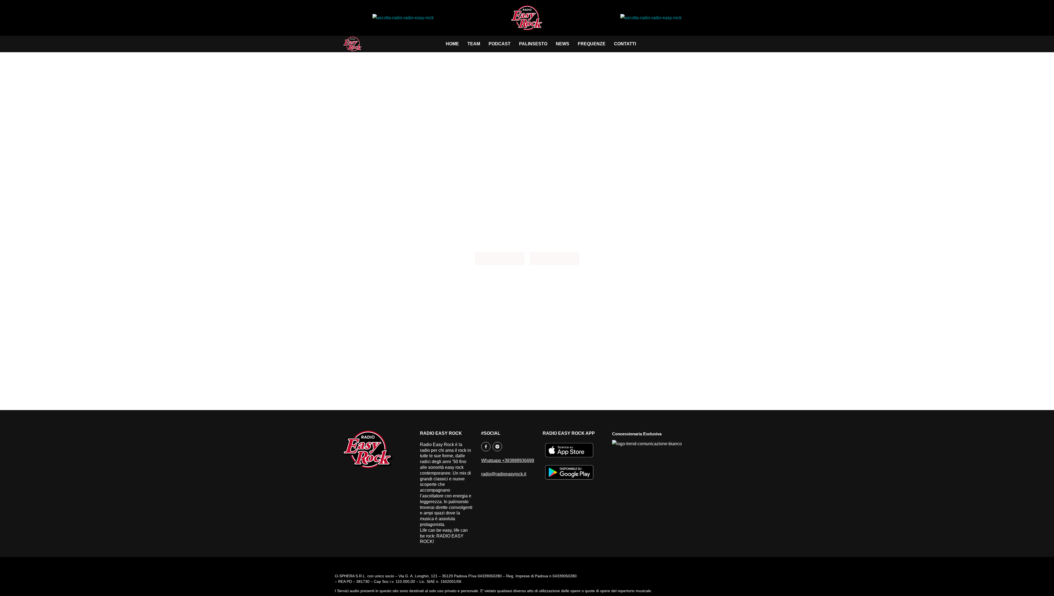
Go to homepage (499, 258)
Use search (554, 258)
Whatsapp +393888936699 (507, 460)
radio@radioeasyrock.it (503, 474)
